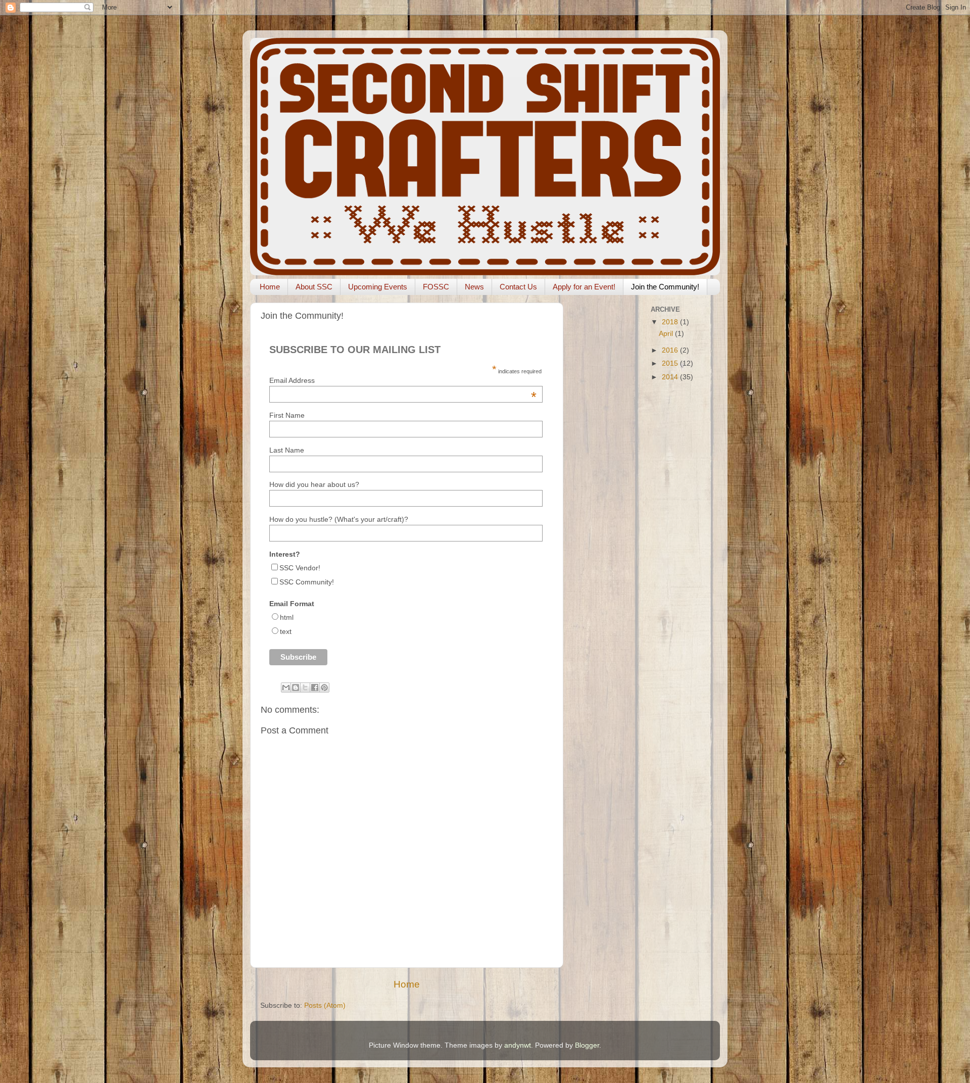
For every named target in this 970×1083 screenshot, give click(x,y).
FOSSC (436, 286)
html (287, 617)
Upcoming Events (377, 286)
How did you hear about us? (314, 484)
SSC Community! (306, 582)
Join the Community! (665, 286)
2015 (671, 363)
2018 (671, 322)
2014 (671, 377)
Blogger (587, 1045)
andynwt (517, 1045)
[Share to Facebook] (315, 687)
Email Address (402, 380)
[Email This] (286, 687)
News (474, 286)
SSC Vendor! (299, 568)
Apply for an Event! (584, 286)
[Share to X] (305, 687)
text (286, 631)
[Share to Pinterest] (324, 687)
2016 (671, 350)
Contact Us (518, 286)
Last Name (286, 450)
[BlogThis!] (295, 687)
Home (270, 286)
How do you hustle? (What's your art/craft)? (338, 519)
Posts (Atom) (325, 1005)
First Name (287, 415)
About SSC (314, 286)
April (667, 333)
